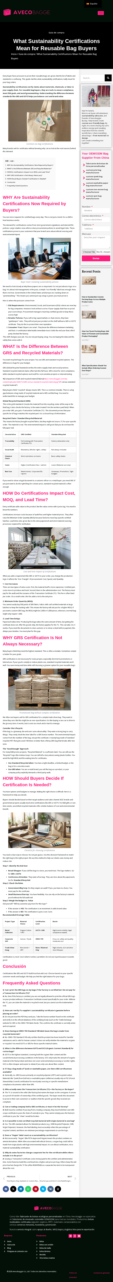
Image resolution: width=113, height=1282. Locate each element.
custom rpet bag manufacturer (94, 197)
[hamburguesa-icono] (101, 13)
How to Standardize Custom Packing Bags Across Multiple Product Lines (93, 299)
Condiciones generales (102, 1273)
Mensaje (86, 234)
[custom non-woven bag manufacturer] (84, 191)
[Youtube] (79, 1236)
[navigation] (93, 4)
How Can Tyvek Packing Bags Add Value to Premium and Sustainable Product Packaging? (95, 333)
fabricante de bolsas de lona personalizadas (97, 165)
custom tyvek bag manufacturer (94, 177)
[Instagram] (74, 1236)
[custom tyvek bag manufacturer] (84, 178)
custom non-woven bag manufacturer (97, 190)
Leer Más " (85, 306)
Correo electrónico (92, 216)
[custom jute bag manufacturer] (84, 171)
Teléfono (87, 225)
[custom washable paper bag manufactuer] (84, 184)
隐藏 (11, 161)
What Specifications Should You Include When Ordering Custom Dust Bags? (94, 368)
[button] (6, 1189)
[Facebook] (70, 1236)
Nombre (86, 207)
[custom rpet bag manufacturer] (84, 197)
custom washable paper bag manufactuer (97, 184)
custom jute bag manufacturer (93, 171)
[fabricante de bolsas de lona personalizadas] (84, 165)
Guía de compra (56, 32)
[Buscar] (108, 77)
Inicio (14, 54)
